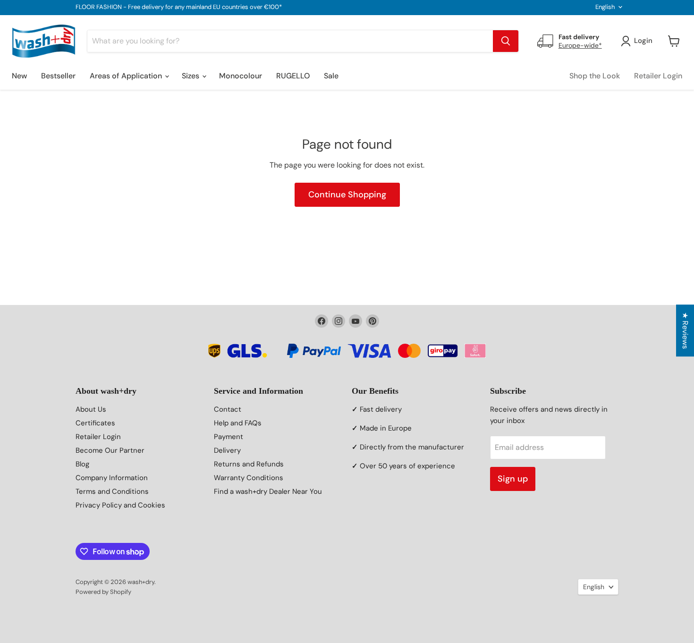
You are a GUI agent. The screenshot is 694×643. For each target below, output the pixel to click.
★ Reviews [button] (685, 330)
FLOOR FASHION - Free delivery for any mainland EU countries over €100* (179, 7)
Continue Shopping (347, 194)
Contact (227, 409)
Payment (228, 436)
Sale (331, 76)
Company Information (112, 477)
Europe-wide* (580, 45)
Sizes (191, 76)
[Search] (505, 41)
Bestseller (58, 76)
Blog (82, 464)
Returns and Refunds (249, 464)
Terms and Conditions (112, 491)
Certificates (95, 423)
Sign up (513, 478)
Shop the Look (594, 76)
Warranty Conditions (248, 477)
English (605, 7)
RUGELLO (293, 76)
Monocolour (240, 76)
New (19, 76)
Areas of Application (127, 76)
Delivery (227, 450)
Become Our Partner (110, 450)
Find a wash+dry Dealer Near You (268, 491)
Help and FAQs (238, 423)
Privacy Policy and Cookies (120, 505)
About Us (91, 409)
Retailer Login (658, 76)
